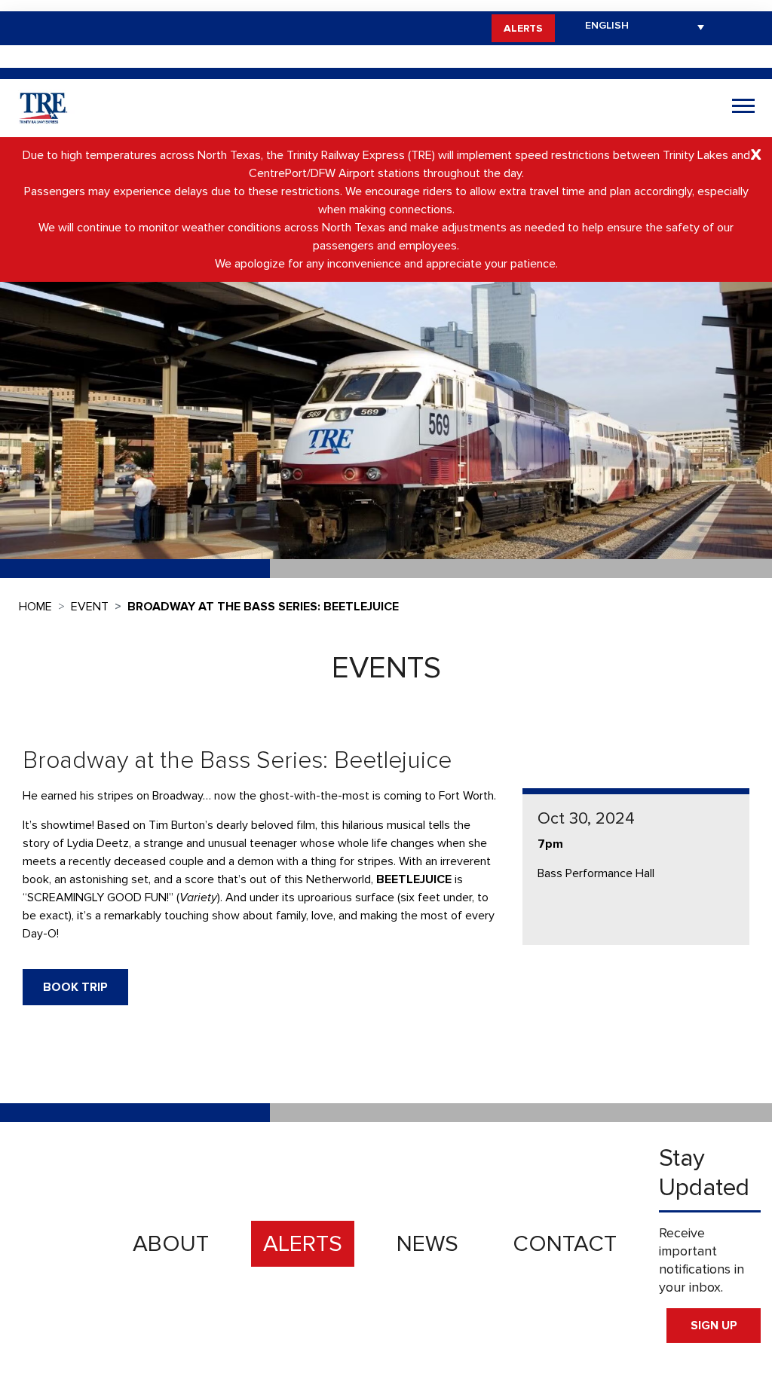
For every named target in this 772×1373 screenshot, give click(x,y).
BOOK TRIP (75, 987)
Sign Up (714, 1325)
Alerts (523, 28)
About (171, 1244)
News (427, 1244)
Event (90, 606)
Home (35, 606)
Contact (565, 1244)
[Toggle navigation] (743, 108)
